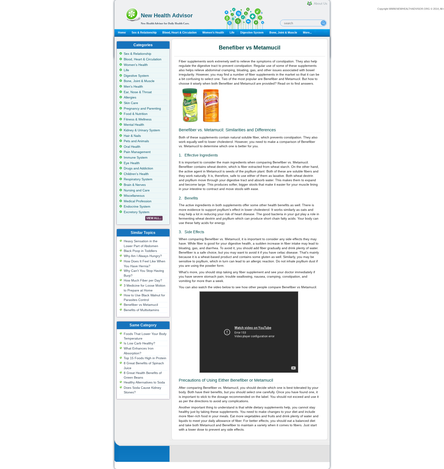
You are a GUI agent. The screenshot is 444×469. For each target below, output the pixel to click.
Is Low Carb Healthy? (139, 343)
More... (307, 32)
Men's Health (133, 86)
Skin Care (131, 103)
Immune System (136, 157)
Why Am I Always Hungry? (143, 256)
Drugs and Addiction (138, 168)
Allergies (130, 97)
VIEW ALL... (153, 218)
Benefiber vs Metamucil (141, 305)
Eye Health (132, 163)
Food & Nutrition (136, 114)
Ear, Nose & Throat (138, 92)
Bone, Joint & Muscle (283, 32)
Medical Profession (137, 201)
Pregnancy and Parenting (142, 108)
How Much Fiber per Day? (143, 280)
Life (232, 32)
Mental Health (134, 124)
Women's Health (213, 32)
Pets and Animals (136, 141)
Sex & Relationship (144, 32)
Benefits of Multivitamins (141, 310)
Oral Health (132, 146)
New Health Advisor (167, 15)
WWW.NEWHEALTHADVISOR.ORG (409, 8)
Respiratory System (138, 179)
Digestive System (252, 32)
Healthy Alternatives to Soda (144, 382)
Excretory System (136, 212)
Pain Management (137, 152)
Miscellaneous (134, 195)
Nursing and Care (137, 190)
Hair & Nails (132, 136)
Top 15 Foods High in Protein (145, 358)
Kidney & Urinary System (142, 130)
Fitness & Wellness (137, 119)
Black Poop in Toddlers (140, 251)
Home (122, 32)
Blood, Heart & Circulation (179, 32)
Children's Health (136, 174)
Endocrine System (137, 206)
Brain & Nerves (135, 185)
